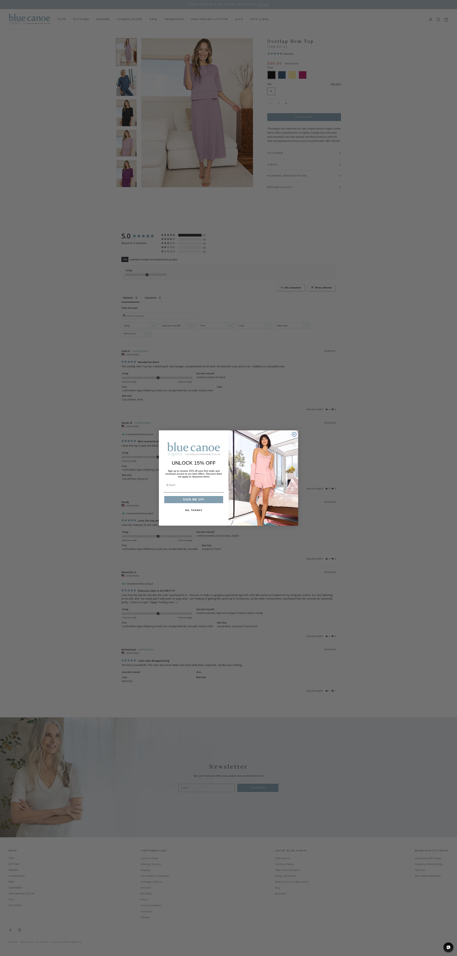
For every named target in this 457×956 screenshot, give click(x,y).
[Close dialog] (294, 434)
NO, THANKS (193, 510)
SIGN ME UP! (194, 499)
